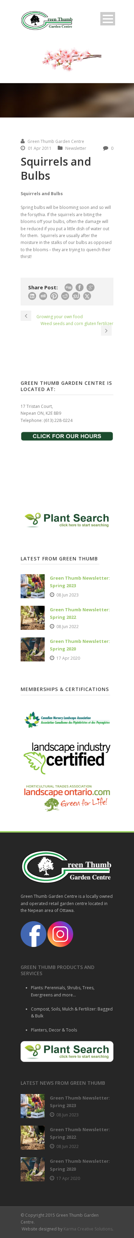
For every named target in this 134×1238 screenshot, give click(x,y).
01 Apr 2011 (40, 148)
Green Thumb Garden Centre (55, 141)
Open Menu (107, 18)
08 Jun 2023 (67, 595)
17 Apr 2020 (68, 658)
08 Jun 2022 (67, 626)
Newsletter (75, 148)
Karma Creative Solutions (88, 1229)
